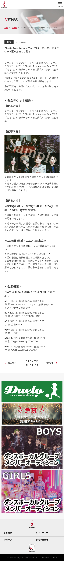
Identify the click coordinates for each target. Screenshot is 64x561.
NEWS (14, 28)
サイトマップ (42, 533)
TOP (6, 28)
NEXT (49, 363)
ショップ (8, 540)
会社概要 (8, 533)
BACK (12, 363)
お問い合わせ (42, 540)
